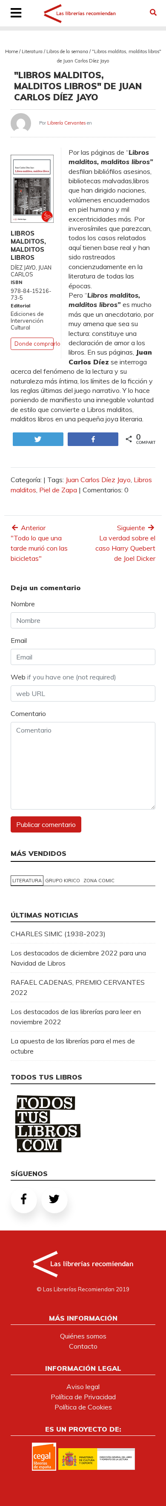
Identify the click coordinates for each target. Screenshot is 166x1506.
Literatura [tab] (27, 881)
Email (19, 640)
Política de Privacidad (83, 1396)
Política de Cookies (83, 1407)
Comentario (28, 713)
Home (11, 51)
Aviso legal (83, 1386)
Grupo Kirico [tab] (62, 881)
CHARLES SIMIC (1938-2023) (58, 933)
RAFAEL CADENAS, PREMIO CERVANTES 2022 (78, 987)
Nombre (23, 604)
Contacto (83, 1346)
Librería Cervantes (66, 123)
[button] (153, 12)
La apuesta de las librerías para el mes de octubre (73, 1046)
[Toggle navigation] (16, 13)
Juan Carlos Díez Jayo (98, 479)
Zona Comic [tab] (98, 881)
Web (63, 677)
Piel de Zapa (58, 490)
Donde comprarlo (37, 343)
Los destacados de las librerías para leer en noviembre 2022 (76, 1016)
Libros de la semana (67, 51)
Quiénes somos (83, 1336)
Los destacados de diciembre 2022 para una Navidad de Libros (78, 958)
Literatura (32, 51)
